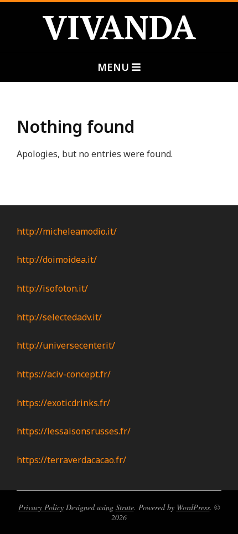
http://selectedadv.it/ (59, 317)
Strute (125, 507)
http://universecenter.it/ (66, 345)
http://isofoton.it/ (52, 288)
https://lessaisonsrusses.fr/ (74, 431)
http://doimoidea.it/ (57, 259)
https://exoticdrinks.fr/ (63, 403)
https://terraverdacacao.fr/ (71, 460)
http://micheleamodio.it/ (67, 231)
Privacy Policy (41, 507)
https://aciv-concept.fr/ (64, 374)
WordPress (193, 507)
